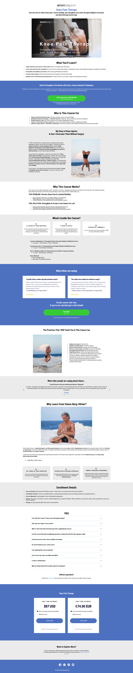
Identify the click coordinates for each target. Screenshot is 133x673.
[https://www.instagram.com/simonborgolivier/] (64, 665)
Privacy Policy (74, 670)
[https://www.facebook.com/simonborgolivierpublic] (60, 665)
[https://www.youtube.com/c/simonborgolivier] (73, 665)
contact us (51, 578)
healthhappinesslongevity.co (63, 103)
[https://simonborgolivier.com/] (66, 5)
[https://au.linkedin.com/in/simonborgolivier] (69, 665)
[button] (109, 389)
